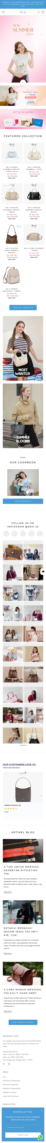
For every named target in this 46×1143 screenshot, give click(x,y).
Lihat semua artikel (23, 1022)
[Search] (39, 12)
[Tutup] (41, 1110)
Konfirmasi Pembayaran (11, 1081)
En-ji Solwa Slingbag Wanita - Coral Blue (12, 169)
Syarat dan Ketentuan (11, 1096)
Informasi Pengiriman (11, 1084)
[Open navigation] (3, 12)
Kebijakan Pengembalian (12, 1088)
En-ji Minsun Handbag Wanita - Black (34, 210)
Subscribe (23, 1135)
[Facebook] (3, 1064)
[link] (13, 550)
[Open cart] (43, 12)
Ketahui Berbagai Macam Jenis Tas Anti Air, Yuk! (21, 931)
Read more (8, 892)
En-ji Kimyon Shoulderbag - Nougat (12, 250)
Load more (23, 745)
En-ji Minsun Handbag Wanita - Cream (12, 210)
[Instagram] (9, 1064)
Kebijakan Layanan (9, 1092)
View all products (23, 307)
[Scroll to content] (23, 82)
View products (23, 501)
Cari (4, 1077)
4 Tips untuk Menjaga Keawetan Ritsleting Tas (21, 870)
